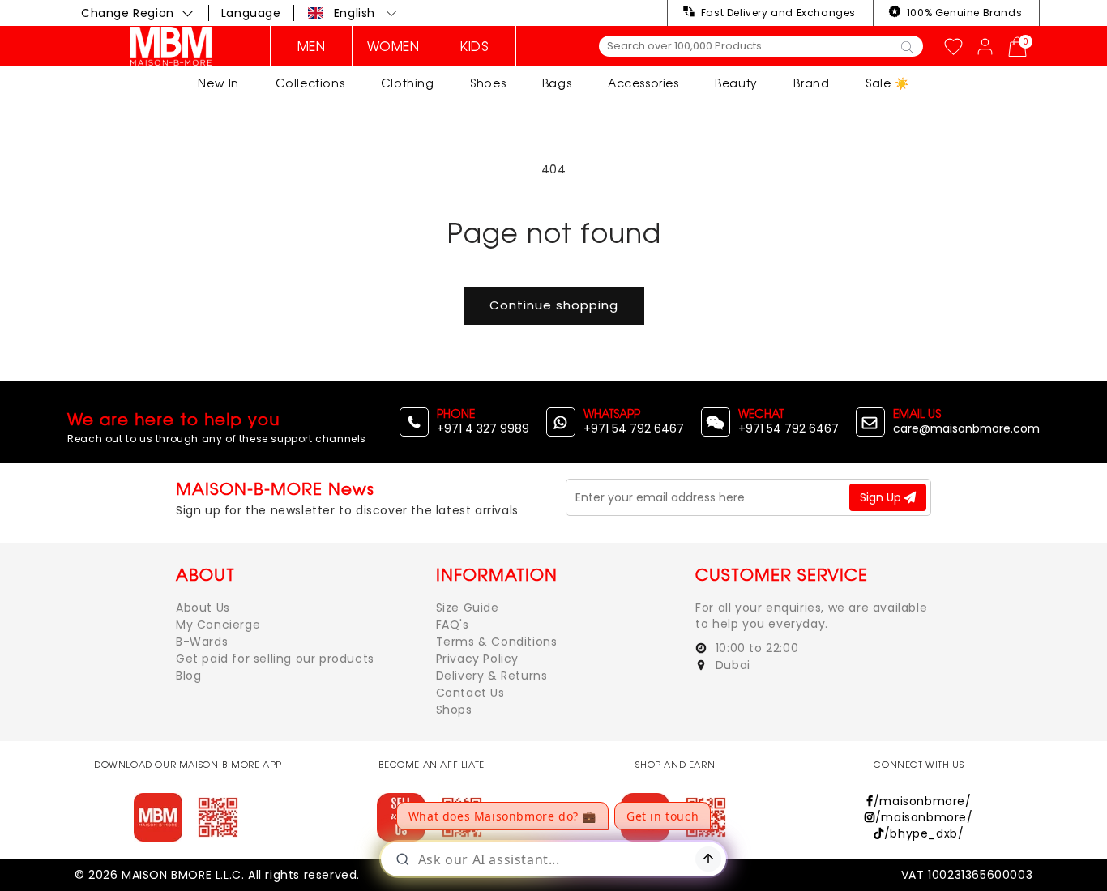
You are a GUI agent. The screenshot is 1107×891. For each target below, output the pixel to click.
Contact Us (470, 692)
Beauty (736, 83)
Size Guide (467, 607)
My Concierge (218, 624)
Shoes (488, 83)
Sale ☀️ (887, 83)
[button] (353, 13)
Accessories (643, 83)
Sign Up (882, 497)
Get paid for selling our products (275, 658)
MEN (311, 46)
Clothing (407, 83)
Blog (188, 675)
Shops (454, 709)
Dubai (731, 665)
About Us (203, 607)
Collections (310, 83)
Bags (556, 83)
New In (218, 83)
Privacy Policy (477, 658)
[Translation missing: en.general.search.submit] (907, 46)
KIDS (474, 46)
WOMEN (393, 46)
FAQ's (452, 624)
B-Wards (202, 641)
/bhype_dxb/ (924, 833)
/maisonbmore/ (922, 801)
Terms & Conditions (497, 641)
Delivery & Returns (492, 675)
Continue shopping (553, 304)
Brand (811, 83)
